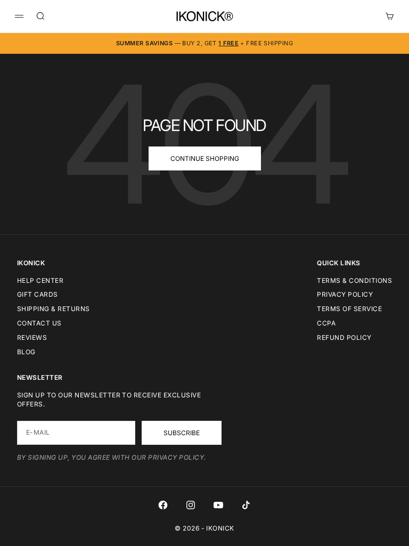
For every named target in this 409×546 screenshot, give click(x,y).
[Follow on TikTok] (246, 505)
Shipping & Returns (53, 309)
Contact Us (39, 323)
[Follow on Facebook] (163, 505)
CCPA (326, 323)
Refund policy (344, 337)
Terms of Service (349, 309)
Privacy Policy (345, 294)
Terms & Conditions (354, 280)
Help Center (40, 280)
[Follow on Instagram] (190, 505)
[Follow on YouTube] (218, 505)
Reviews (32, 337)
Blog (26, 352)
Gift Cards (37, 294)
